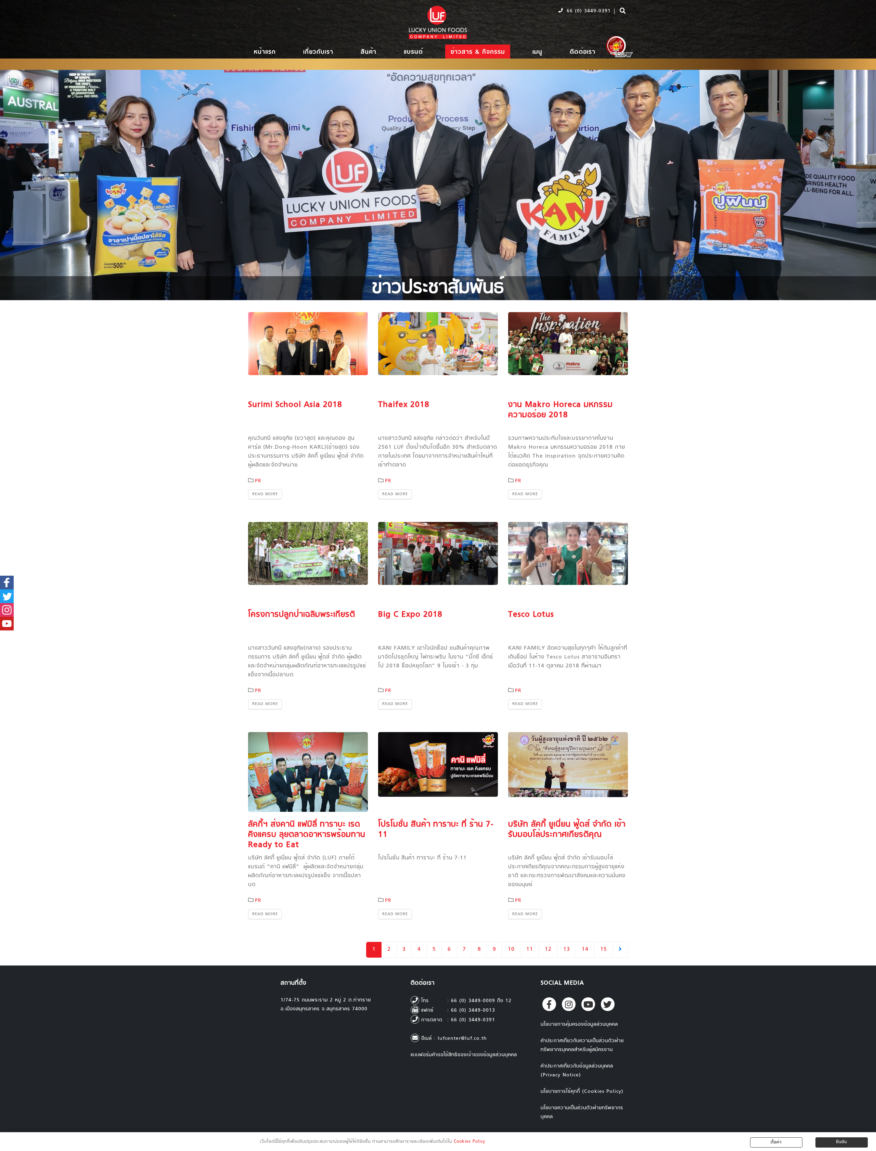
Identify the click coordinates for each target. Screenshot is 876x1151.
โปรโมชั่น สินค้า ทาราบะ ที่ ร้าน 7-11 (436, 829)
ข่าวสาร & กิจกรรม (478, 52)
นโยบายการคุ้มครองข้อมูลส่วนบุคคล (579, 1024)
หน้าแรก (265, 52)
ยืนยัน (841, 1142)
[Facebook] (549, 1004)
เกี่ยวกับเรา (318, 52)
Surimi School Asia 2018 (295, 404)
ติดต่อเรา (582, 52)
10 (511, 949)
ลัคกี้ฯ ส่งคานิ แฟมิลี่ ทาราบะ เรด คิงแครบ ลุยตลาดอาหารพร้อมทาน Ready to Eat (306, 835)
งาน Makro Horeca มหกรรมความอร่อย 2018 (560, 410)
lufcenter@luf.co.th (462, 1039)
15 (603, 949)
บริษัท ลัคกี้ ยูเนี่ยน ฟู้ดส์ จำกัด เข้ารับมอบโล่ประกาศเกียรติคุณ (567, 829)
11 (529, 949)
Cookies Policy (469, 1141)
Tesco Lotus (531, 614)
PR (258, 481)
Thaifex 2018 (403, 404)
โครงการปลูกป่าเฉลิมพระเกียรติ (301, 614)
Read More (265, 494)
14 (585, 949)
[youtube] (588, 1004)
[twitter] (608, 1004)
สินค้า (368, 52)
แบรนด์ (413, 52)
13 (566, 949)
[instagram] (569, 1004)
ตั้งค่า (776, 1142)
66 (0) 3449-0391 (588, 11)
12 (548, 949)
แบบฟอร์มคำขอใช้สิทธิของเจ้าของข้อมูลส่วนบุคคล (464, 1055)
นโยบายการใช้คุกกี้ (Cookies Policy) (582, 1092)
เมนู (537, 52)
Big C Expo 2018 (410, 614)
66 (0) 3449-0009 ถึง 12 (481, 1001)
